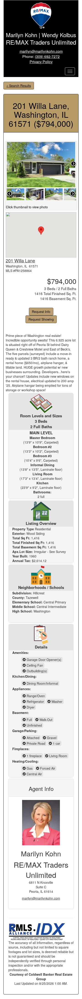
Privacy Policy (41, 61)
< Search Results (18, 85)
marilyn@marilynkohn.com (41, 51)
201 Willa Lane (20, 260)
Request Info (41, 311)
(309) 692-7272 (47, 56)
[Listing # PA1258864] (15, 194)
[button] (41, 231)
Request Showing (41, 319)
